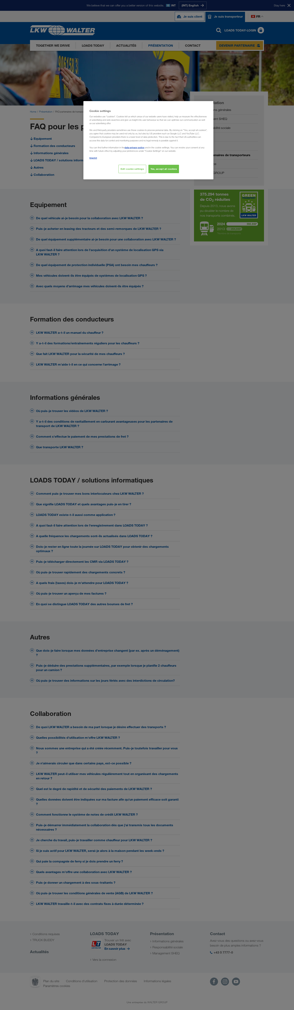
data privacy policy (134, 147)
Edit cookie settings (132, 168)
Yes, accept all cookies (164, 168)
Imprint (93, 157)
